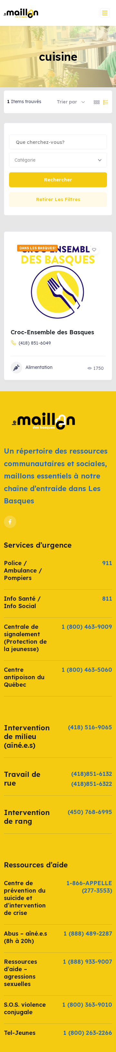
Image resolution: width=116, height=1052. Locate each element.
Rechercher (58, 180)
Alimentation (39, 367)
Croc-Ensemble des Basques (52, 332)
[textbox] (25, 160)
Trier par (67, 102)
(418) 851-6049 (35, 343)
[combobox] (58, 160)
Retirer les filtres (58, 199)
